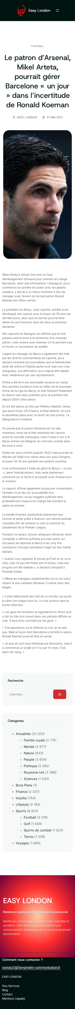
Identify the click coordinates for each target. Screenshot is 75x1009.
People (29, 759)
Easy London (39, 10)
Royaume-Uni (34, 772)
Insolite (21, 798)
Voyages (22, 843)
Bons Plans (24, 785)
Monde (29, 747)
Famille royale (34, 740)
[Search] (59, 694)
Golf (27, 824)
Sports (21, 811)
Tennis (28, 837)
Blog (5, 990)
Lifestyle (22, 804)
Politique (30, 766)
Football (37, 46)
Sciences (30, 779)
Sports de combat (37, 830)
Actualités (23, 734)
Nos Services (10, 986)
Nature (29, 753)
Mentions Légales (13, 998)
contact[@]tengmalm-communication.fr (31, 967)
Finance (21, 792)
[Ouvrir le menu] (57, 10)
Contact (7, 994)
